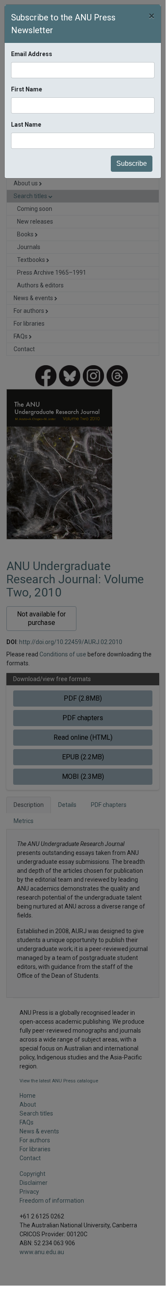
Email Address (31, 54)
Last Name (26, 124)
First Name (26, 89)
